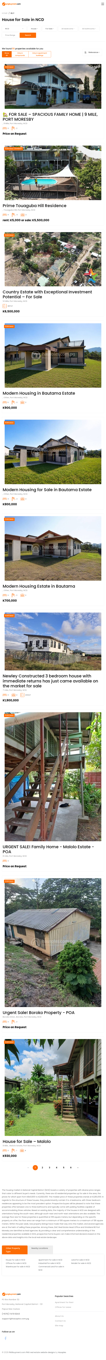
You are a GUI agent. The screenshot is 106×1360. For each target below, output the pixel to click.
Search (28, 35)
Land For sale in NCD (80, 1260)
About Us (59, 1316)
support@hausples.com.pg (15, 1318)
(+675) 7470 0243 (11, 1313)
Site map (59, 1325)
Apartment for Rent (64, 1302)
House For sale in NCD (15, 1260)
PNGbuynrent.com (17, 1352)
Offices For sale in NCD (16, 1263)
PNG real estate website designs (40, 1352)
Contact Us (60, 1321)
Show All (7, 54)
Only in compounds (20, 54)
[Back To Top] (98, 1352)
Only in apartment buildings (39, 54)
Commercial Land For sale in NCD (51, 1268)
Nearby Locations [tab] (39, 1248)
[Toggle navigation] (102, 4)
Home (5, 13)
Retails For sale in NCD (81, 1263)
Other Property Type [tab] (13, 1250)
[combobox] (14, 28)
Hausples (62, 1352)
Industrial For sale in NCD (49, 1263)
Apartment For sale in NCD (50, 1260)
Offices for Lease (63, 1307)
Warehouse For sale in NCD (18, 1266)
